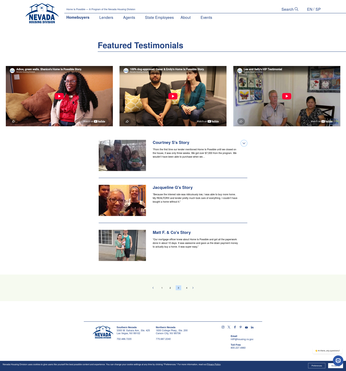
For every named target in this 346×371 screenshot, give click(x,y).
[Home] (42, 13)
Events (206, 17)
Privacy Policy (213, 364)
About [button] (186, 17)
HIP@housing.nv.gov (242, 339)
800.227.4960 (238, 347)
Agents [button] (129, 17)
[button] (309, 9)
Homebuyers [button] (77, 17)
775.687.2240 (163, 339)
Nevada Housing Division (103, 332)
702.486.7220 (124, 339)
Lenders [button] (106, 17)
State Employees (159, 17)
